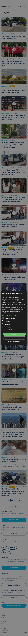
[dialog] (14, 318)
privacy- (16, 311)
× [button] (24, 292)
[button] (14, 315)
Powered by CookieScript (20, 344)
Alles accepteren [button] (14, 334)
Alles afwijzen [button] (14, 338)
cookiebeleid (5, 313)
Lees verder (12, 313)
